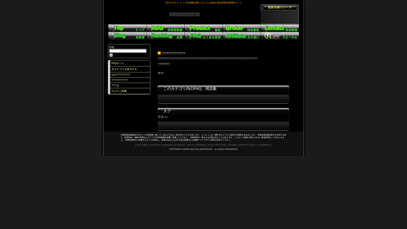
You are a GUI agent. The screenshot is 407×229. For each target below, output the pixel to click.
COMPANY (265, 145)
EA (161, 116)
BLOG (191, 145)
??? (114, 85)
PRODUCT (156, 145)
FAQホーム (118, 63)
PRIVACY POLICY (248, 145)
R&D (146, 145)
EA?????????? (121, 74)
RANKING (201, 145)
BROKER (168, 145)
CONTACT (180, 145)
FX (166, 117)
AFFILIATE (221, 145)
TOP (139, 145)
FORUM (233, 145)
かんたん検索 (119, 90)
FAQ (211, 145)
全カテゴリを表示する (124, 69)
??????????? (120, 80)
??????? (164, 64)
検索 (111, 47)
